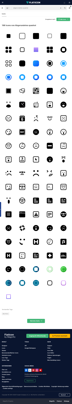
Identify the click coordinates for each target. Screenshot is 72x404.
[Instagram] (37, 370)
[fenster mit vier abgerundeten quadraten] (49, 49)
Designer (4, 345)
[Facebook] (26, 370)
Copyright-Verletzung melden (60, 386)
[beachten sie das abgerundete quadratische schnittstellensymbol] (49, 214)
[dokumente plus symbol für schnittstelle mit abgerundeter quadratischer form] (63, 200)
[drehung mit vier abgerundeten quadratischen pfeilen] (22, 228)
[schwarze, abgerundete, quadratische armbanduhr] (22, 104)
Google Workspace (30, 348)
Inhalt (4, 342)
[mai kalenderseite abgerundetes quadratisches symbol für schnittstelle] (22, 132)
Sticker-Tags (5, 360)
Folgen (49, 357)
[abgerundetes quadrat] (63, 49)
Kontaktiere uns (6, 372)
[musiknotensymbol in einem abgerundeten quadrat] (63, 241)
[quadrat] (8, 36)
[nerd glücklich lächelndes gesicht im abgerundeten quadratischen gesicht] (49, 118)
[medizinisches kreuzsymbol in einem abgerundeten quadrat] (49, 255)
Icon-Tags (5, 357)
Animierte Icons (6, 355)
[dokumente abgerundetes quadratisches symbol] (49, 200)
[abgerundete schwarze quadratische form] (49, 90)
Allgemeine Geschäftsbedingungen (12, 386)
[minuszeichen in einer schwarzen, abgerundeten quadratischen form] (49, 145)
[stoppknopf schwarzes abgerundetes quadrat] (63, 36)
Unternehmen (7, 366)
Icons (4, 14)
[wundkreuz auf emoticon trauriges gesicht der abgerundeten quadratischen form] (36, 118)
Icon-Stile (50, 350)
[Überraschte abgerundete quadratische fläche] (63, 90)
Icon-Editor (50, 353)
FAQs (48, 348)
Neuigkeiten (5, 381)
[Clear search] (61, 8)
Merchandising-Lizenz (53, 360)
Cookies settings (8, 388)
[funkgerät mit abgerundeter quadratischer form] (36, 104)
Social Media (29, 366)
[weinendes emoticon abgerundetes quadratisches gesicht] (8, 118)
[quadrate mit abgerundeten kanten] (36, 90)
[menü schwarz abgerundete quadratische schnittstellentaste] (8, 214)
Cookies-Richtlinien (44, 386)
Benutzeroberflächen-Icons (10, 353)
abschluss (5, 313)
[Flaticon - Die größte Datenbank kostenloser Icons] (33, 2)
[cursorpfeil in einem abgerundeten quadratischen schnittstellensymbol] (36, 159)
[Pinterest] (33, 370)
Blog (3, 377)
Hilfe (49, 342)
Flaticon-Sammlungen (53, 355)
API (26, 345)
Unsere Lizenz (6, 374)
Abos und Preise (6, 379)
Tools (27, 342)
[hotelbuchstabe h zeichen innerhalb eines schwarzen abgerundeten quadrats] (36, 241)
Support (49, 345)
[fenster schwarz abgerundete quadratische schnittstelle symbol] (22, 214)
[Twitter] (29, 370)
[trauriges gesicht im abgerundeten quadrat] (63, 118)
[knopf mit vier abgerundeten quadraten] (8, 63)
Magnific (52, 401)
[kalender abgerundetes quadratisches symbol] (22, 159)
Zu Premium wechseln (59, 336)
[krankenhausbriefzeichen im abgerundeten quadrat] (8, 255)
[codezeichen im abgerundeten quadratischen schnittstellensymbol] (49, 186)
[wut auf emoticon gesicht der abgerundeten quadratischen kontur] (8, 132)
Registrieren (30, 380)
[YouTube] (40, 370)
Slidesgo (66, 401)
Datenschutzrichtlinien (30, 386)
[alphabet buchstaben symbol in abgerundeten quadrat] (63, 255)
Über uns (4, 369)
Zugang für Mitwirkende (37, 336)
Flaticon (59, 401)
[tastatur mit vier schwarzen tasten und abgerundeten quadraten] (8, 49)
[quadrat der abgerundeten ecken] (36, 36)
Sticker (4, 350)
